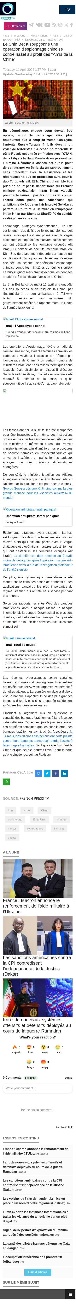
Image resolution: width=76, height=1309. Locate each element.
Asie (55, 35)
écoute (12, 837)
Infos (6, 35)
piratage (61, 819)
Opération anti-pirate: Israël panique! (32, 516)
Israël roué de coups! (20, 644)
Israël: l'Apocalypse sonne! (25, 325)
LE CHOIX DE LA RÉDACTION (44, 39)
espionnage (15, 819)
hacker (12, 828)
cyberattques (35, 828)
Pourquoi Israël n (15, 522)
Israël (27, 810)
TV (67, 9)
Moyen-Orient (39, 35)
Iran (10, 810)
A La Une (19, 35)
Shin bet (59, 828)
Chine (44, 810)
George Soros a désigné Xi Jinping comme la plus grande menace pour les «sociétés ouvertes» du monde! (38, 493)
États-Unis (39, 819)
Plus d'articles (37, 1272)
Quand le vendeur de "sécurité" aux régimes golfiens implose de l (37, 333)
